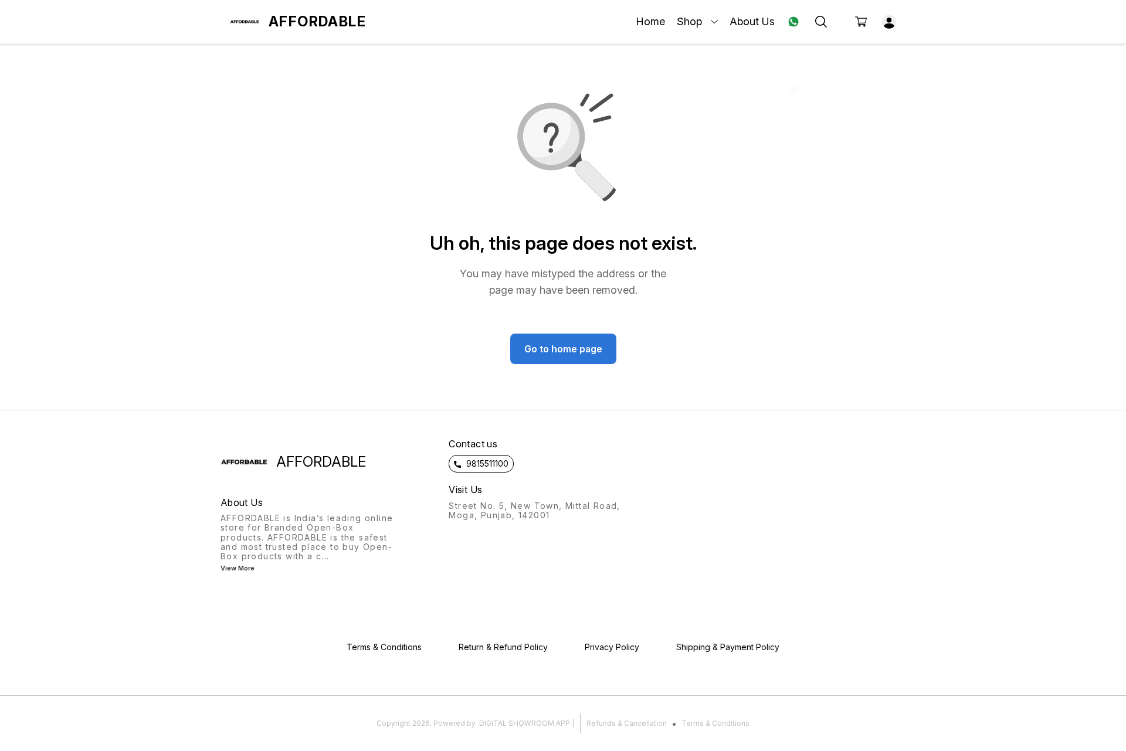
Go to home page (563, 349)
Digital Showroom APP (524, 723)
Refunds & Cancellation (626, 723)
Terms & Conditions (715, 723)
